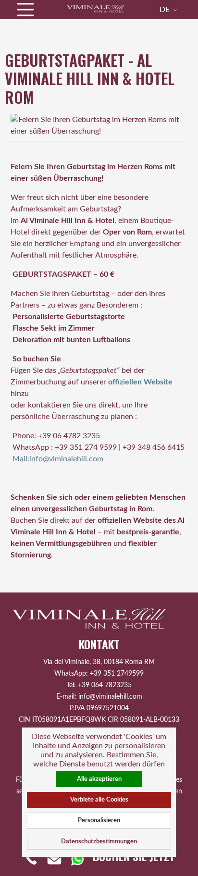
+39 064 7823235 (105, 685)
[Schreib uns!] (54, 859)
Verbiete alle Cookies (99, 799)
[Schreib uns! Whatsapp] (77, 859)
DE (166, 9)
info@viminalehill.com (110, 696)
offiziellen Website (140, 382)
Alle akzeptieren (99, 779)
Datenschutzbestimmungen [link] (99, 841)
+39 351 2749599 (117, 673)
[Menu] (25, 9)
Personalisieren (99, 820)
